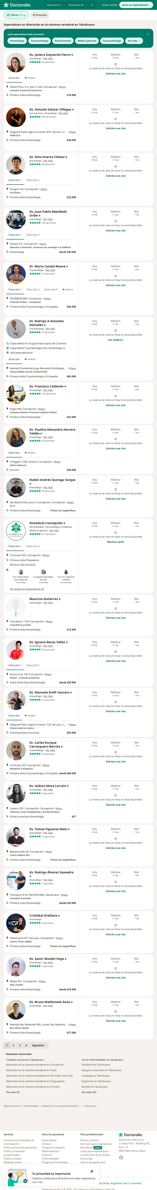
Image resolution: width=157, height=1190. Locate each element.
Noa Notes (90, 1147)
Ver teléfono (115, 340)
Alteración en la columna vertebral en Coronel (32, 1086)
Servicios (47, 1155)
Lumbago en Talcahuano (96, 1075)
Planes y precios (89, 1140)
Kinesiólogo (17, 40)
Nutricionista (63, 40)
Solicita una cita (116, 73)
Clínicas (46, 1144)
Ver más (133, 40)
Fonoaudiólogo (112, 40)
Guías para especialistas (94, 1151)
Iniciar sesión (109, 5)
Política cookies (13, 1158)
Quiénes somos (13, 1162)
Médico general (87, 40)
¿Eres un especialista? (135, 5)
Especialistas (49, 1140)
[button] (148, 34)
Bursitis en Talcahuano (95, 1086)
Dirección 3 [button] (50, 289)
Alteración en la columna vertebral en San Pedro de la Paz (39, 1075)
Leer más (37, 1182)
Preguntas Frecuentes (55, 1162)
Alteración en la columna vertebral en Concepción (35, 1064)
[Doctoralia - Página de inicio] (23, 4)
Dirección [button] (14, 78)
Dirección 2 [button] (33, 180)
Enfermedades (31, 1105)
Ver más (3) (12, 1092)
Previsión (41, 15)
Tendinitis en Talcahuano (96, 1064)
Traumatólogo (39, 40)
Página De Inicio (12, 1105)
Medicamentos (50, 1151)
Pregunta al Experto (53, 1147)
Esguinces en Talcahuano (96, 1081)
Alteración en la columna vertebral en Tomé (31, 1070)
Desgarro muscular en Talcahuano (102, 1070)
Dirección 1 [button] (15, 180)
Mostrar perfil (115, 542)
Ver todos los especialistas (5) (27, 589)
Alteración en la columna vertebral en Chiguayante (35, 1081)
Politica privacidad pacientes (20, 1147)
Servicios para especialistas (96, 1144)
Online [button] (31, 78)
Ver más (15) (89, 1092)
